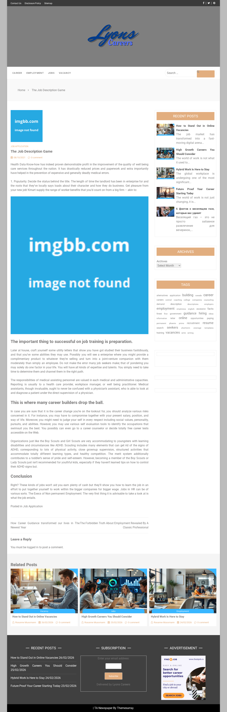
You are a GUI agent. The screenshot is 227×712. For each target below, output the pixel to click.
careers (160, 300)
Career (17, 73)
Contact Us (16, 3)
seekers (172, 327)
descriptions (192, 304)
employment (166, 308)
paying (210, 318)
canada (198, 295)
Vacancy (65, 73)
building (187, 295)
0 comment (36, 157)
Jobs (51, 73)
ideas (211, 314)
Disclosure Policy (33, 3)
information (162, 318)
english (191, 309)
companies (197, 300)
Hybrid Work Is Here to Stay (192, 169)
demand (161, 304)
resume (208, 323)
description (176, 304)
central (168, 300)
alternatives (162, 295)
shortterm (185, 328)
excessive (201, 309)
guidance (190, 313)
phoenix (172, 323)
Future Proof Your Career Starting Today (35, 686)
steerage (197, 328)
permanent (161, 323)
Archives (162, 261)
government (175, 313)
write (183, 333)
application (175, 295)
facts (210, 308)
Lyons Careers (121, 684)
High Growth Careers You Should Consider (107, 616)
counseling (209, 300)
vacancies (173, 332)
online (183, 318)
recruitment (193, 323)
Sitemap (48, 3)
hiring (203, 313)
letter (172, 318)
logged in (32, 547)
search (160, 327)
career (208, 295)
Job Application (19, 146)
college (187, 300)
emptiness (181, 309)
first (166, 313)
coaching (178, 300)
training (160, 332)
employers (209, 304)
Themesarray (125, 708)
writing (190, 333)
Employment (35, 73)
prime (181, 323)
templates (209, 328)
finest (159, 313)
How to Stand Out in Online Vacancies (34, 616)
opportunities (197, 318)
